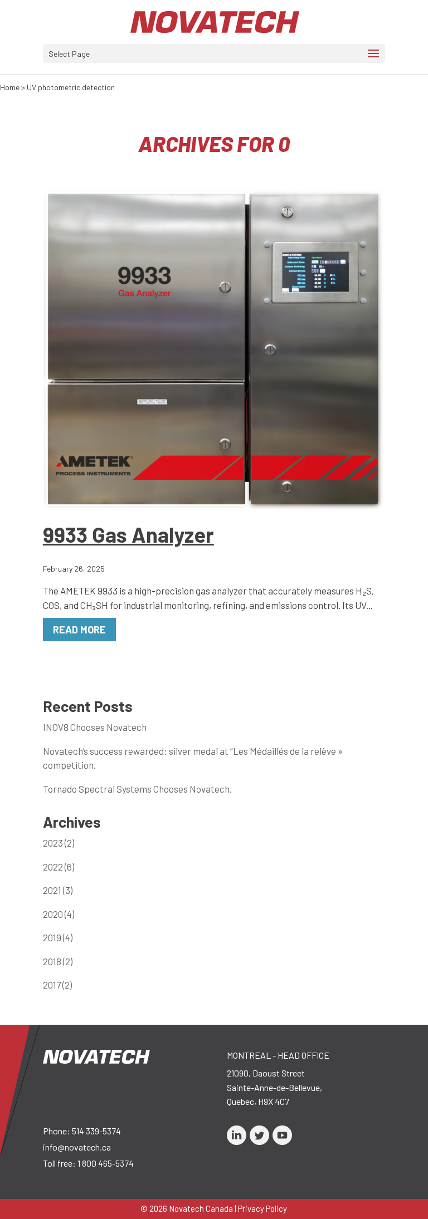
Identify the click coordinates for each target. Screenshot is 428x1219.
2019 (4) (57, 937)
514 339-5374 (96, 1130)
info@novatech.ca (77, 1147)
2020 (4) (58, 914)
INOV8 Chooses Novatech (95, 727)
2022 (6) (58, 866)
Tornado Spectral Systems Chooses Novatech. (137, 788)
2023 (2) (58, 842)
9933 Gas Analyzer (128, 534)
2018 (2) (57, 961)
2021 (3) (57, 890)
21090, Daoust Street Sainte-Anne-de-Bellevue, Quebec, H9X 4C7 (274, 1087)
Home (10, 87)
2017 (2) (57, 984)
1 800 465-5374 (105, 1163)
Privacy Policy (262, 1208)
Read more (79, 629)
